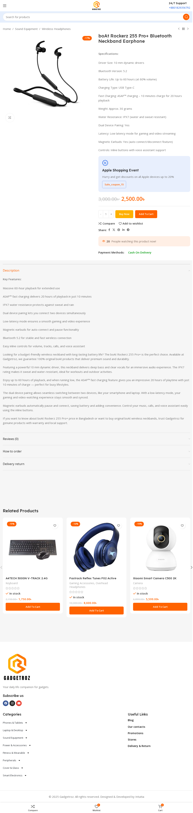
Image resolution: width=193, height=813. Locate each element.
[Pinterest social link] (118, 229)
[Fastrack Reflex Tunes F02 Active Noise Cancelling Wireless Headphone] (96, 547)
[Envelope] (19, 703)
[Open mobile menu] (4, 5)
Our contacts (136, 727)
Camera (138, 583)
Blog (131, 720)
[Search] (186, 17)
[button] (33, 607)
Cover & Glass (11, 768)
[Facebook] (5, 703)
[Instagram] (12, 703)
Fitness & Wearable (14, 752)
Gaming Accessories (81, 583)
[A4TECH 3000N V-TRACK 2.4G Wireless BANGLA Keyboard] (33, 547)
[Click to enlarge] (10, 117)
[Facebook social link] (109, 229)
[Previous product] (179, 29)
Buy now (124, 214)
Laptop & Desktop (13, 730)
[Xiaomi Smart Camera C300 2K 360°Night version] (160, 547)
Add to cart (146, 214)
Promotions (135, 733)
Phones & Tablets (13, 722)
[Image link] (17, 667)
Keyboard (12, 583)
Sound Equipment (26, 29)
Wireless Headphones (56, 29)
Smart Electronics (12, 775)
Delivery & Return (139, 746)
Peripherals (9, 760)
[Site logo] (97, 5)
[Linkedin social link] (123, 229)
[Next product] (188, 29)
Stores (132, 739)
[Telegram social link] (128, 229)
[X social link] (113, 229)
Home (7, 29)
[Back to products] (183, 29)
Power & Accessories (15, 745)
